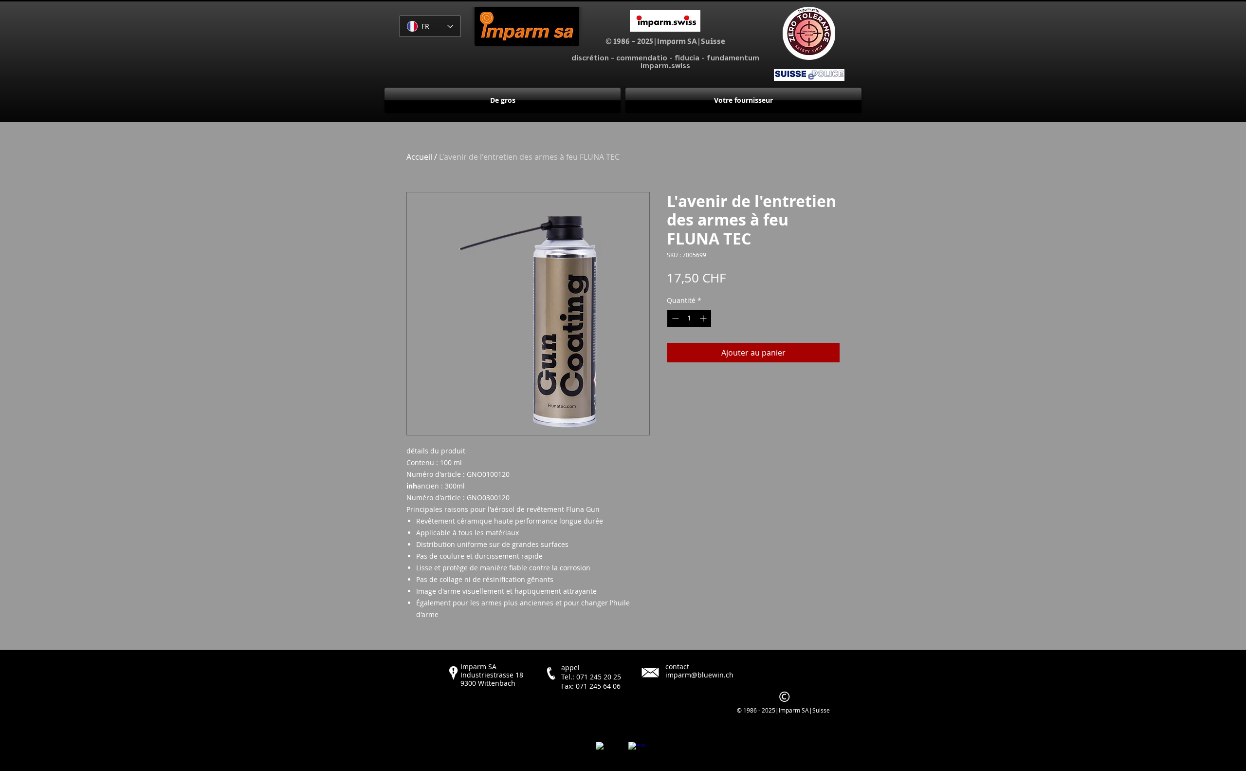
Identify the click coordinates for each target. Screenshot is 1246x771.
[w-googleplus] (637, 750)
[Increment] (704, 318)
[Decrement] (674, 318)
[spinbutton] (689, 318)
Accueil (419, 156)
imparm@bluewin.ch (699, 674)
